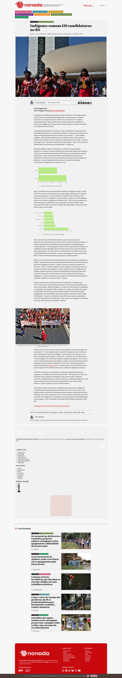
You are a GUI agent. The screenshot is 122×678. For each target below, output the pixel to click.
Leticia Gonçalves (36, 569)
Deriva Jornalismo (58, 110)
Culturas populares (42, 14)
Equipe (65, 652)
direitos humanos (68, 412)
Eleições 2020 (76, 412)
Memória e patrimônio (24, 14)
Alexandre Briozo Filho (37, 589)
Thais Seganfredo (41, 102)
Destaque (60, 412)
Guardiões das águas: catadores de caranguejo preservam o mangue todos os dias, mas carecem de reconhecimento (45, 622)
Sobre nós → (88, 5)
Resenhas (20, 476)
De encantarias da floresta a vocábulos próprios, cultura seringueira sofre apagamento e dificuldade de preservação (46, 541)
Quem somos (21, 452)
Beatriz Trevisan (36, 630)
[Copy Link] (84, 103)
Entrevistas (21, 473)
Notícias (87, 650)
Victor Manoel (35, 549)
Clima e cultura (21, 17)
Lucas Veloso (35, 610)
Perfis (19, 471)
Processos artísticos (23, 12)
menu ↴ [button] (103, 5)
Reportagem (34, 22)
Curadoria (20, 475)
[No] (120, 676)
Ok (88, 675)
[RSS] (86, 103)
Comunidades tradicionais (61, 14)
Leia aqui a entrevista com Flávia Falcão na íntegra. (52, 406)
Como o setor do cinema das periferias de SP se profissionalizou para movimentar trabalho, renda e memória (45, 602)
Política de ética (22, 457)
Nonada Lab (21, 455)
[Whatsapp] (79, 103)
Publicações (21, 454)
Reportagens (21, 470)
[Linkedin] (81, 103)
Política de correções (23, 459)
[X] (88, 103)
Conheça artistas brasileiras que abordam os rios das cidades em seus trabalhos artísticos (45, 580)
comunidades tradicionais (43, 412)
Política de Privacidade (24, 460)
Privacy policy (94, 675)
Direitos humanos (55, 12)
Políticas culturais (40, 12)
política (83, 412)
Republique (21, 462)
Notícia (20, 468)
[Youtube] (91, 103)
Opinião (20, 478)
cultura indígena (53, 412)
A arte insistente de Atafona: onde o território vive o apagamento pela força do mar (45, 560)
